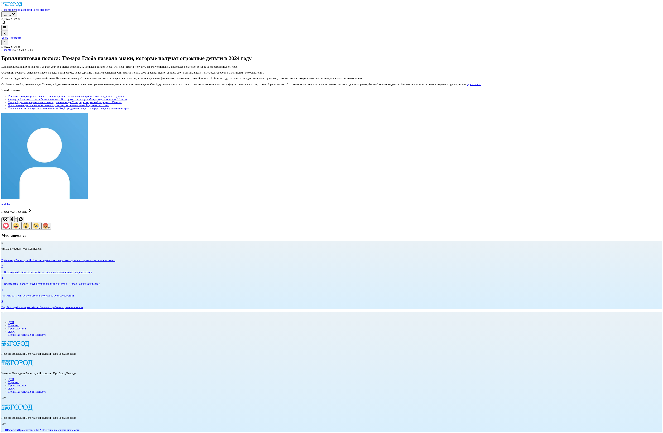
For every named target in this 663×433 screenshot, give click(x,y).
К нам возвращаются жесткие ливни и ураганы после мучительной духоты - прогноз (58, 105)
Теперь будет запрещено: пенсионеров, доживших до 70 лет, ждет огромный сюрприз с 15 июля (65, 102)
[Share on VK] (5, 219)
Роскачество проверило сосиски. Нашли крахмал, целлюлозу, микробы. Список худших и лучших (66, 96)
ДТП (11, 322)
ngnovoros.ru (474, 84)
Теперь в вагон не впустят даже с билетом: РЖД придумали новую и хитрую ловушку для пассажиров (68, 108)
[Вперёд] (4, 42)
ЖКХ (11, 331)
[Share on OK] (12, 219)
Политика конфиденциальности (27, 334)
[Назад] (4, 33)
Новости (7, 15)
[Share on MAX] (20, 219)
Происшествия (17, 328)
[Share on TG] (16, 220)
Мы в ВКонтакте (11, 37)
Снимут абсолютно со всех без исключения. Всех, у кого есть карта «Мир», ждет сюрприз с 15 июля (67, 99)
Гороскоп (13, 325)
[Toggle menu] (4, 28)
